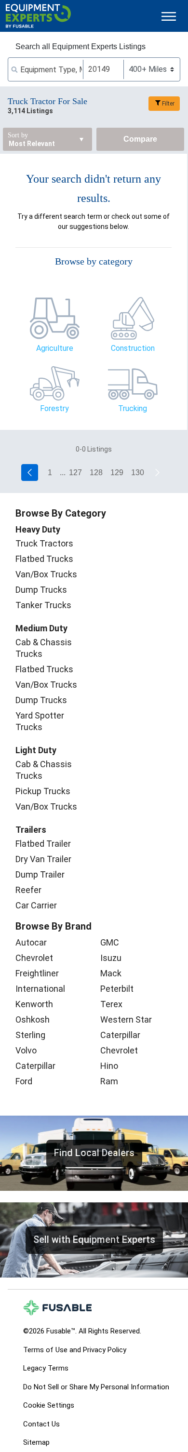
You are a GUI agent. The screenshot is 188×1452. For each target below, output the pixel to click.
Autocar (31, 942)
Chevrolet (34, 958)
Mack (110, 973)
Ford (23, 1081)
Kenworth (34, 1004)
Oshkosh (32, 1019)
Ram (109, 1081)
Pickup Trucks (42, 791)
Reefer (28, 890)
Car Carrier (36, 905)
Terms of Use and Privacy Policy (74, 1349)
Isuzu (110, 958)
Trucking (132, 408)
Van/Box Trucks (46, 574)
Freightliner (37, 973)
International (40, 989)
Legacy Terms (45, 1368)
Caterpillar (35, 1066)
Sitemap (36, 1442)
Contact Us (41, 1424)
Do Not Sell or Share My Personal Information (96, 1387)
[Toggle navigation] (168, 16)
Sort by (18, 135)
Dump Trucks (41, 590)
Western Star (126, 1019)
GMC (109, 942)
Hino (109, 1066)
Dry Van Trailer (43, 859)
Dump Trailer (40, 874)
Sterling (30, 1035)
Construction (133, 348)
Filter (168, 103)
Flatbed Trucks (44, 559)
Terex (111, 1004)
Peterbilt (117, 989)
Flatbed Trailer (43, 844)
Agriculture (54, 348)
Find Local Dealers (94, 1153)
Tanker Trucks (43, 605)
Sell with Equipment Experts (94, 1239)
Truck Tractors (44, 543)
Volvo (26, 1050)
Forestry (54, 408)
